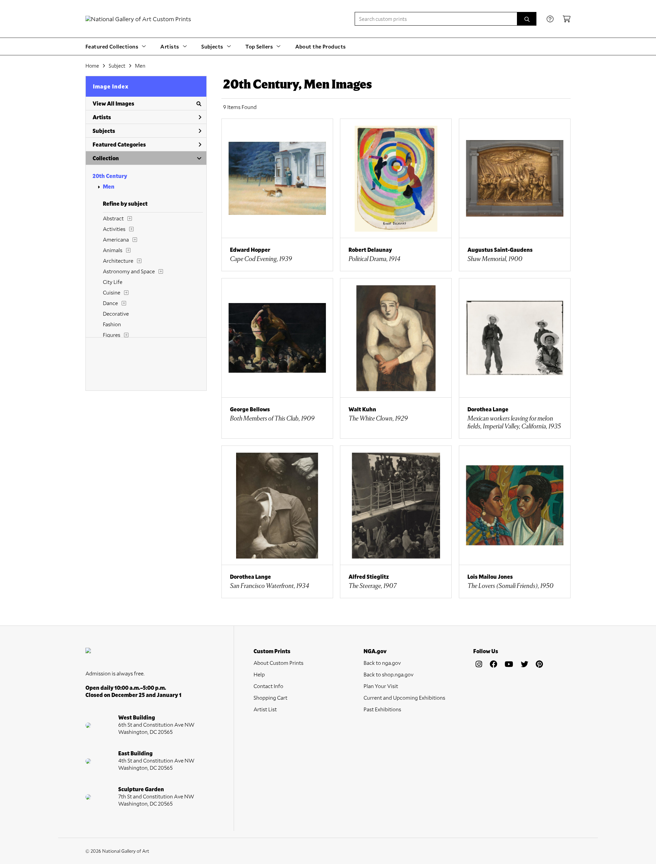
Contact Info (268, 685)
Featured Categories (119, 144)
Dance (110, 302)
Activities (114, 228)
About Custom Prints (278, 662)
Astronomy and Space (129, 271)
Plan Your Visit (381, 685)
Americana (116, 239)
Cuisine (111, 292)
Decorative (116, 313)
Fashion (112, 324)
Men (108, 186)
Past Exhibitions (382, 709)
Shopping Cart (270, 697)
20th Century (110, 175)
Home (92, 65)
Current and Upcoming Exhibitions (404, 697)
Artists (102, 117)
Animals (112, 249)
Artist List (265, 709)
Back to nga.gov (382, 662)
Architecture (118, 260)
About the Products (320, 46)
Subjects (104, 130)
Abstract (113, 218)
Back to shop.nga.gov (388, 674)
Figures (111, 334)
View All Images (113, 103)
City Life (112, 281)
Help (259, 674)
